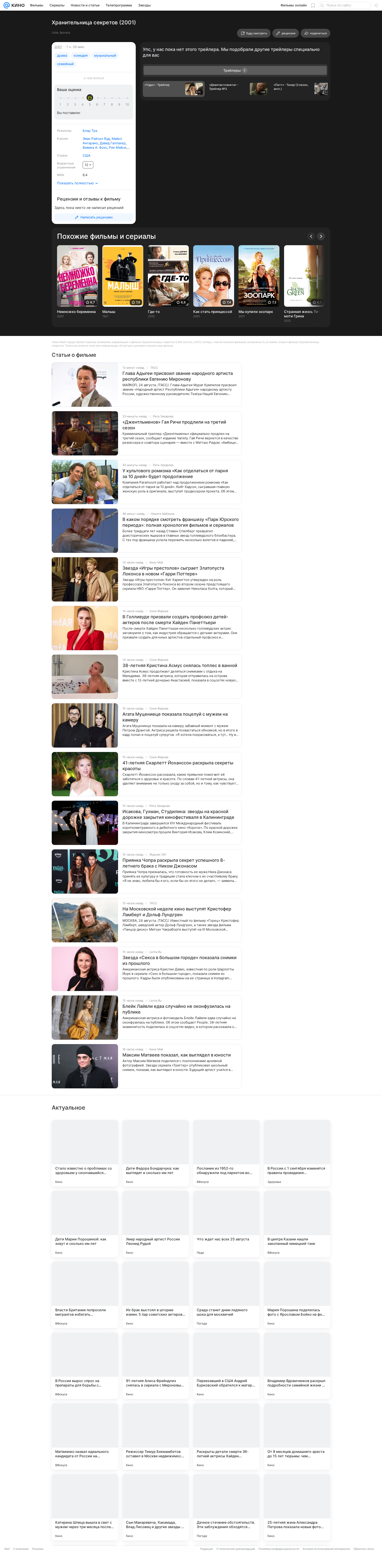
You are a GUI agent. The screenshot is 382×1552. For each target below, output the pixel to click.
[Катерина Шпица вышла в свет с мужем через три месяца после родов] (85, 1507)
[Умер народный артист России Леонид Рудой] (155, 1224)
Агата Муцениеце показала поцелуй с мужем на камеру (175, 717)
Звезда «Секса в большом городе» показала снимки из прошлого (179, 960)
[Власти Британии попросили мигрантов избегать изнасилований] (85, 1295)
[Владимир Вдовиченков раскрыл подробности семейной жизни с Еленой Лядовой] (297, 1365)
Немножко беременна (76, 311)
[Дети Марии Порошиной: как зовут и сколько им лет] (85, 1224)
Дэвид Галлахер (113, 143)
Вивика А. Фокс (95, 147)
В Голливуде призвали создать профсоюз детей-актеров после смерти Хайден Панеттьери (175, 619)
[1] (61, 104)
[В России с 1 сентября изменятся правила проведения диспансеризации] (297, 1153)
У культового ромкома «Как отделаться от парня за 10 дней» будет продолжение (175, 473)
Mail (7, 1548)
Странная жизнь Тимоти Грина (301, 313)
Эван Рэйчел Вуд (96, 139)
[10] (127, 104)
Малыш (108, 311)
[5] (90, 104)
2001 (58, 47)
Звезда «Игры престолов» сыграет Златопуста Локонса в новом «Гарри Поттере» (173, 570)
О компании (21, 1548)
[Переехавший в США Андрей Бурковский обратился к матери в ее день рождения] (226, 1365)
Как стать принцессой (212, 311)
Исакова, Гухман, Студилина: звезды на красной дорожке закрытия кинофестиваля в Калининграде (178, 814)
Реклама (37, 1548)
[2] (68, 104)
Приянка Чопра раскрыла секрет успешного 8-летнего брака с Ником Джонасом (173, 863)
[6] (98, 104)
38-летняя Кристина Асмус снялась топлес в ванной (179, 665)
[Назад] (311, 236)
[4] (83, 104)
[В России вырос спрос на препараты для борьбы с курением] (85, 1365)
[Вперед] (321, 236)
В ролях (62, 138)
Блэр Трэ (90, 131)
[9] (120, 104)
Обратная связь (363, 1548)
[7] (105, 104)
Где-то (154, 311)
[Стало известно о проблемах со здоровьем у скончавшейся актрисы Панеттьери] (85, 1153)
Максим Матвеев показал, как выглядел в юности (176, 1055)
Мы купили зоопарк (256, 311)
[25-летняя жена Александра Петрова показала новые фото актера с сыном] (297, 1507)
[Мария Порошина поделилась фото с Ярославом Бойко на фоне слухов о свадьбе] (297, 1295)
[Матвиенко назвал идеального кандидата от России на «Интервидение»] (85, 1436)
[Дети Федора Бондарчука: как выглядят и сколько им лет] (155, 1153)
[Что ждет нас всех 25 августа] (226, 1224)
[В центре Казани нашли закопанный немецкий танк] (297, 1224)
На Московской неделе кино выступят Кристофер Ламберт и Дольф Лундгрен (176, 911)
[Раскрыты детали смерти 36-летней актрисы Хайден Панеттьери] (226, 1436)
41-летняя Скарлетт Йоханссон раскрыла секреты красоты (177, 765)
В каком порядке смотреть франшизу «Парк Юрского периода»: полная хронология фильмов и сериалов (180, 522)
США (86, 155)
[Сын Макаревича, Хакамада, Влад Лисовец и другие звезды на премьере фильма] (155, 1507)
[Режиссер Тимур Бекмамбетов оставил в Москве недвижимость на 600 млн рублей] (155, 1436)
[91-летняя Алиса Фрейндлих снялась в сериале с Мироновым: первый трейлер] (155, 1365)
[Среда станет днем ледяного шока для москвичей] (226, 1295)
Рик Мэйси (117, 147)
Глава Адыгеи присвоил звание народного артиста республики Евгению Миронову (177, 376)
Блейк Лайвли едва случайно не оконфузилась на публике (176, 1009)
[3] (76, 104)
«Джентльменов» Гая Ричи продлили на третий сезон (174, 424)
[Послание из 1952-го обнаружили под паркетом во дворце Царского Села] (226, 1153)
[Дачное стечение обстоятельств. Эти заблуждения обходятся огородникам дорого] (226, 1507)
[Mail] (7, 5)
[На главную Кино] (17, 5)
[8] (113, 104)
